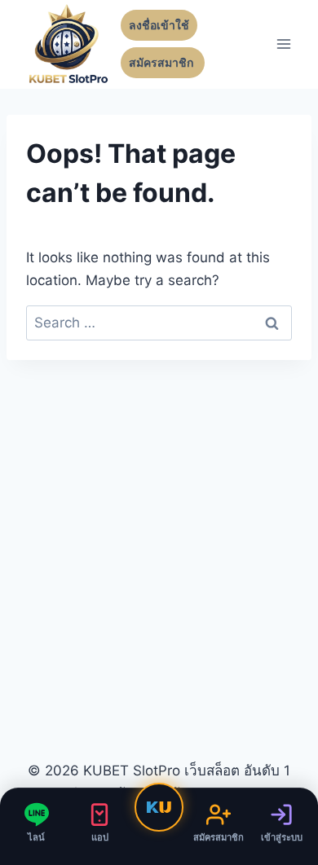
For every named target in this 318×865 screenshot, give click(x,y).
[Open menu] (283, 44)
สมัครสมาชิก (163, 62)
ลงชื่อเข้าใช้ (159, 25)
